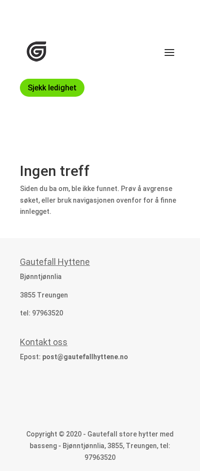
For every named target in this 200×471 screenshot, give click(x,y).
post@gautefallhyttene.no (85, 357)
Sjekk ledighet (52, 87)
